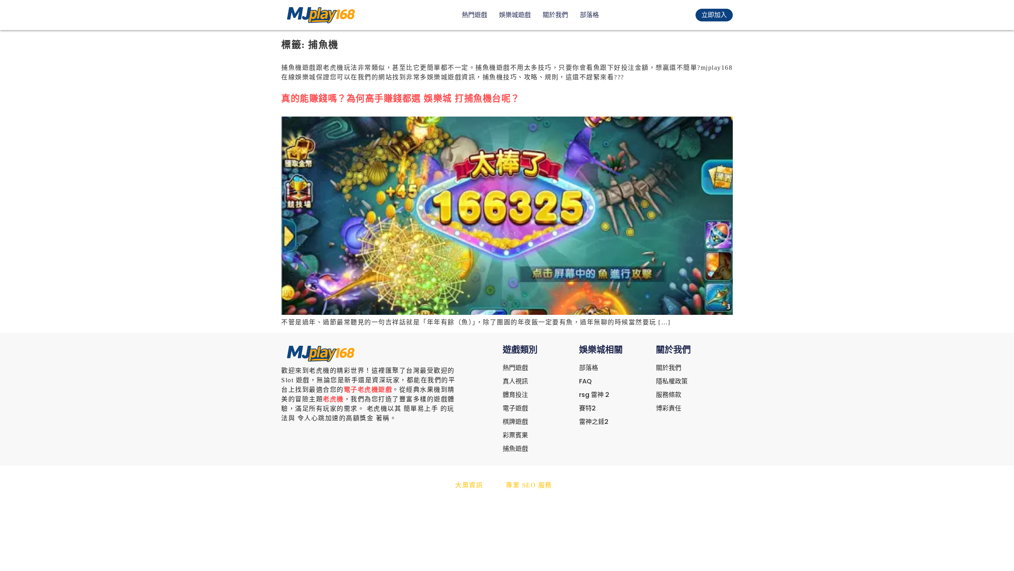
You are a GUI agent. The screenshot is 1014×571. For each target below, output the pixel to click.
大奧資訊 (469, 485)
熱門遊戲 (474, 14)
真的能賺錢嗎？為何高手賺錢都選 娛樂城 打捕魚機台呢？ (400, 98)
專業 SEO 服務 (529, 485)
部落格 (589, 14)
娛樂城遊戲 (515, 14)
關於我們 (555, 14)
